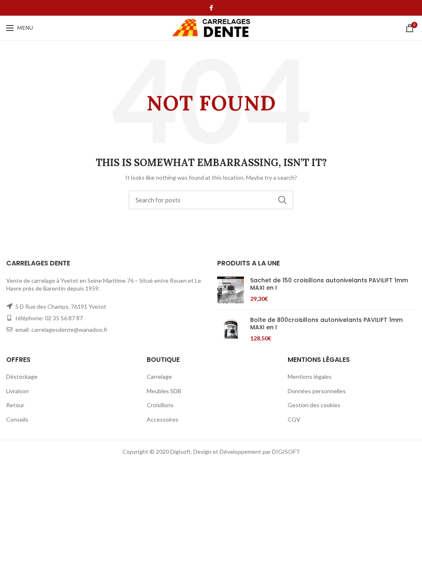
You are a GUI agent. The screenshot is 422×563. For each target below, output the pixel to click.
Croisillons (160, 404)
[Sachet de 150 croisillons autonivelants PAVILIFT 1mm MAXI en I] (230, 290)
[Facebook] (211, 7)
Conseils (17, 419)
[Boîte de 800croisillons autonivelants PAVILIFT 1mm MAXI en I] (230, 329)
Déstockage (22, 376)
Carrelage (159, 376)
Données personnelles (317, 390)
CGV (294, 419)
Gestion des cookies (314, 404)
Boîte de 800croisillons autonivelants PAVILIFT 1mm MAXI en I (326, 323)
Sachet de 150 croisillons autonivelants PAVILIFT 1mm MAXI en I (329, 284)
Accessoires (162, 419)
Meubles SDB (164, 390)
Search (282, 199)
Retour (15, 404)
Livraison (17, 390)
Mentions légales (310, 376)
